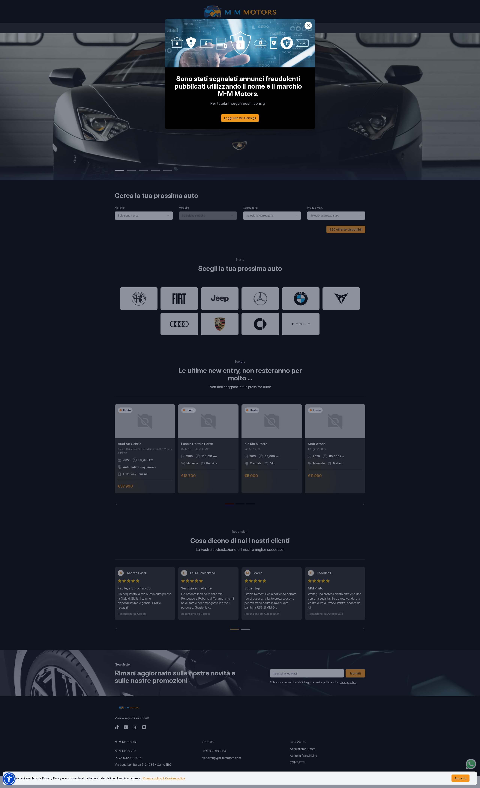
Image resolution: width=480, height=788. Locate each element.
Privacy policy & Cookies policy (164, 778)
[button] (9, 778)
